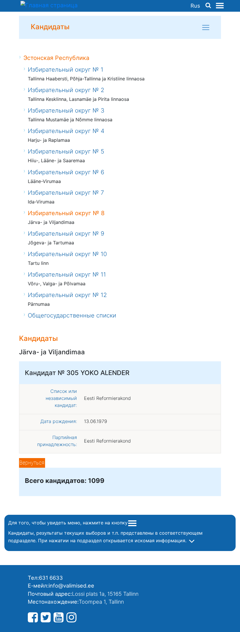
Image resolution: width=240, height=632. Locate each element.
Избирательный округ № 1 (65, 69)
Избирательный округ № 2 (66, 90)
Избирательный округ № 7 (66, 192)
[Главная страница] (49, 6)
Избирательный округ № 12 (67, 294)
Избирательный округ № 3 (66, 110)
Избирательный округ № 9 (66, 233)
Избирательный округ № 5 (66, 151)
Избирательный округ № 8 (66, 213)
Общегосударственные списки (72, 315)
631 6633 (51, 577)
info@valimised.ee (71, 585)
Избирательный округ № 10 (67, 254)
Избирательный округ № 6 (66, 172)
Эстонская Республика (56, 57)
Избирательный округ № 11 (67, 274)
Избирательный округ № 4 (66, 130)
